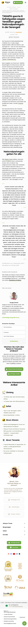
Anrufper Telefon (15, 514)
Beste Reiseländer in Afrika (12, 415)
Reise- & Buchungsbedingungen (10, 612)
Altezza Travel (11, 7)
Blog (18, 7)
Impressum (22, 617)
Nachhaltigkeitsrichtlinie (10, 623)
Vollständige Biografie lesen (10, 317)
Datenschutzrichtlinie (9, 616)
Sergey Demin (14, 302)
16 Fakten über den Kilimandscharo (14, 401)
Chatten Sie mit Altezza (15, 369)
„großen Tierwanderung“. (9, 59)
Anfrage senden (15, 374)
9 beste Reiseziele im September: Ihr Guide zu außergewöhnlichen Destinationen (15, 446)
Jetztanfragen (15, 507)
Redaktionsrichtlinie (9, 621)
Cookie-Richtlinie (8, 614)
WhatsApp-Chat (15, 499)
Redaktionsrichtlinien (15, 280)
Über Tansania (14, 9)
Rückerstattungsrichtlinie (10, 618)
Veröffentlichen (14, 341)
